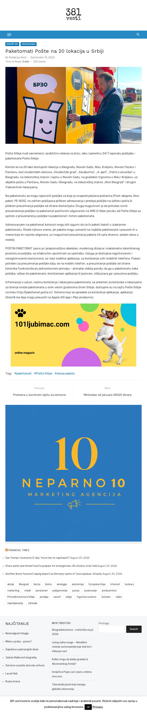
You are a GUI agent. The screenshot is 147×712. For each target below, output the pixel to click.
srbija (69, 596)
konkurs (129, 584)
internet (115, 584)
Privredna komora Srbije (21, 596)
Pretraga (104, 623)
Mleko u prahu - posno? (18, 641)
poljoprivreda (60, 590)
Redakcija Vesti (18, 57)
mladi (27, 590)
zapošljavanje (15, 603)
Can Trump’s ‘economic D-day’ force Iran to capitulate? (37, 557)
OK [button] (88, 707)
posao (75, 590)
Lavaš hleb (11, 673)
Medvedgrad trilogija (17, 633)
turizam (106, 596)
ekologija (62, 584)
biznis (48, 584)
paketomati (24, 373)
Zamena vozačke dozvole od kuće (25, 665)
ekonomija (78, 584)
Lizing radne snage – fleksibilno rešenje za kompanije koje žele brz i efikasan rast (72, 647)
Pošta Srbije (44, 373)
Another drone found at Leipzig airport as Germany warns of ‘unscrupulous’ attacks (53, 573)
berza (37, 584)
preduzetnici (109, 590)
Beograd (24, 584)
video (119, 596)
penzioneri (42, 590)
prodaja (44, 596)
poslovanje (90, 590)
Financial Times (19, 550)
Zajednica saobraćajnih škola (21, 649)
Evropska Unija (97, 584)
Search (134, 629)
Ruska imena (12, 681)
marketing (13, 590)
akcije (10, 584)
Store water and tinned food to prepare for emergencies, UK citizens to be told (51, 566)
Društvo (12, 44)
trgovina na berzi (86, 596)
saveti (57, 596)
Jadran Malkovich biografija (21, 657)
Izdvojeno (29, 44)
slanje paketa (66, 373)
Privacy (98, 707)
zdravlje (32, 603)
